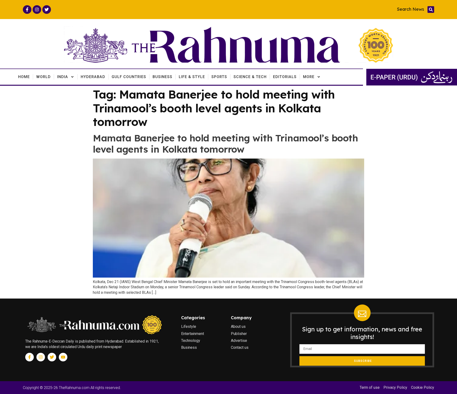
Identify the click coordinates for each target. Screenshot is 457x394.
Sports (219, 77)
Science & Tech (250, 77)
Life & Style (192, 77)
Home (24, 77)
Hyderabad (93, 77)
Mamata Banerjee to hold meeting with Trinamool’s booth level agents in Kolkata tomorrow (225, 143)
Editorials (285, 77)
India (62, 77)
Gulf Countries (129, 77)
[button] (430, 9)
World (43, 77)
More (308, 77)
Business (162, 77)
